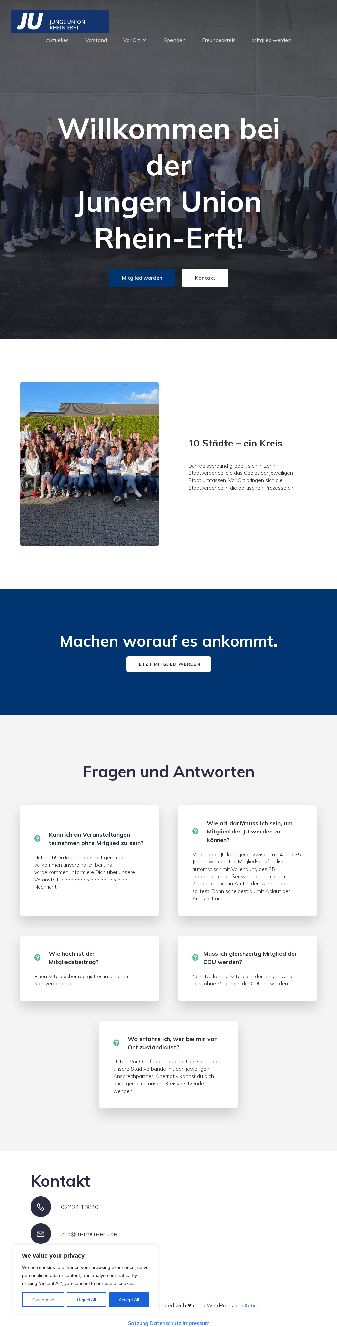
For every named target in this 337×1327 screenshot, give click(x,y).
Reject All (86, 1299)
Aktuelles (57, 40)
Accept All (129, 1299)
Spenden (175, 40)
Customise (43, 1299)
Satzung (138, 1323)
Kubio (252, 1305)
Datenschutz (165, 1323)
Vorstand (96, 40)
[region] (85, 1279)
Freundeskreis (219, 40)
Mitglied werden (271, 40)
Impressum (196, 1323)
